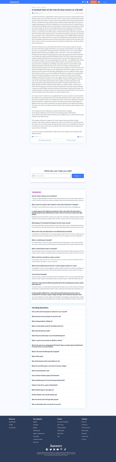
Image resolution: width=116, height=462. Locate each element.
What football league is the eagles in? (43, 390)
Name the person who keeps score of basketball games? (48, 336)
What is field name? (37, 356)
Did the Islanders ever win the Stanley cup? (44, 395)
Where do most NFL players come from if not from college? (49, 366)
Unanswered (12, 427)
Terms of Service (86, 427)
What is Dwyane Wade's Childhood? (42, 321)
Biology (35, 427)
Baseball (70, 50)
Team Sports (43, 7)
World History (36, 430)
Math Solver (60, 433)
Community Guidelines (63, 422)
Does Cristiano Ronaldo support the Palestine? (45, 375)
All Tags (11, 424)
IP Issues (84, 439)
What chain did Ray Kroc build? (41, 331)
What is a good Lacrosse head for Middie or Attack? (47, 340)
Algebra (35, 422)
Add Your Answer (71, 140)
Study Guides (60, 430)
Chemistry (35, 424)
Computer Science (37, 439)
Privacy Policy (85, 430)
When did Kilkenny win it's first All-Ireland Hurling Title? (48, 380)
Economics (36, 442)
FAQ (58, 436)
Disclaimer (84, 433)
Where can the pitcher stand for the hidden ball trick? (47, 326)
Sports (38, 7)
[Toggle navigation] (82, 1)
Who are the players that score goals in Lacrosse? (46, 404)
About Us (84, 422)
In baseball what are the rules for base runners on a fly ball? (57, 10)
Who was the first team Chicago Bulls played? (45, 399)
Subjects (34, 7)
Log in (105, 2)
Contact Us (84, 424)
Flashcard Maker (61, 427)
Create (93, 2)
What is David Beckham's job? (40, 371)
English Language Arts (39, 433)
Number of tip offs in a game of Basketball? (45, 385)
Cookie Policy (85, 436)
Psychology (36, 436)
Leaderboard (12, 422)
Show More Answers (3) (45, 140)
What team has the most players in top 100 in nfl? (46, 316)
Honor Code (60, 424)
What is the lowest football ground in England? (45, 351)
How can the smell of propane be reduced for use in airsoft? (49, 312)
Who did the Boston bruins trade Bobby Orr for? (46, 361)
